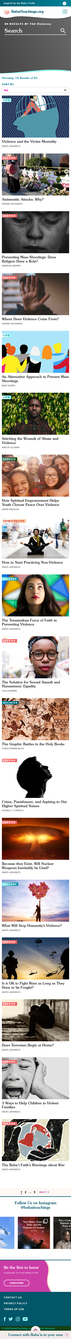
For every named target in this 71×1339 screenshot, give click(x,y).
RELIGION (10, 702)
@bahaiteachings (35, 1207)
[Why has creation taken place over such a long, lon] (35, 1233)
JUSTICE (9, 158)
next (43, 1192)
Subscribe (17, 1283)
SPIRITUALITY (13, 521)
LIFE (6, 100)
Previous (3, 1233)
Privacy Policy (15, 1303)
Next (67, 1233)
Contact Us (13, 1297)
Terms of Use (14, 1309)
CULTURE (10, 579)
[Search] (63, 30)
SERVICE (9, 459)
